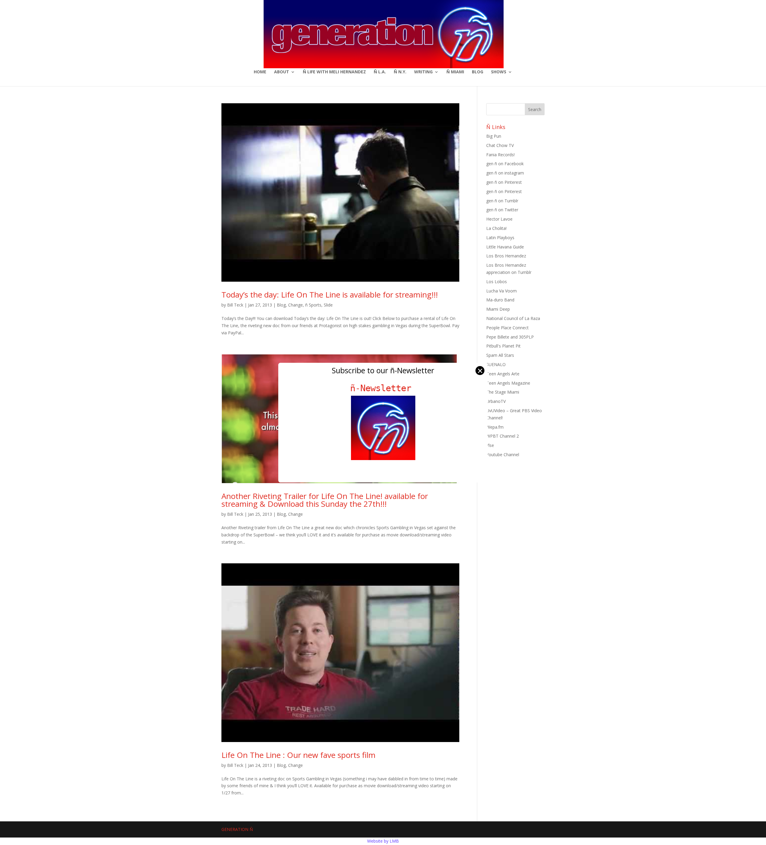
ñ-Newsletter (383, 388)
